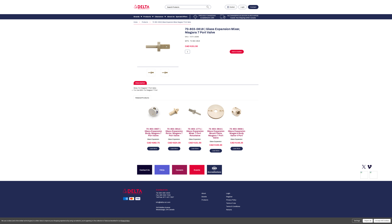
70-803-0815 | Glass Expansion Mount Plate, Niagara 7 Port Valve (215, 133)
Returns (229, 210)
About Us (171, 17)
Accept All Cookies (382, 221)
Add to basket (153, 116)
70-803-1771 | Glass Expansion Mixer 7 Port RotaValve (195, 132)
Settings (357, 221)
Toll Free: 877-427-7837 (165, 197)
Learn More (153, 148)
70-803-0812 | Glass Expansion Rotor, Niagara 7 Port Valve (174, 132)
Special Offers (181, 17)
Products (147, 17)
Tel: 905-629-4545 (163, 193)
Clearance (159, 17)
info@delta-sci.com (163, 202)
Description (140, 83)
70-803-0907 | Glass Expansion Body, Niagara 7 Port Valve (153, 132)
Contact (253, 7)
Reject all (367, 221)
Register (229, 197)
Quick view (152, 113)
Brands (136, 17)
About (204, 193)
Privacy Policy (231, 200)
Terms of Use (231, 203)
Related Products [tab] (142, 98)
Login (242, 7)
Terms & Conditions (233, 206)
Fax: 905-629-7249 (163, 195)
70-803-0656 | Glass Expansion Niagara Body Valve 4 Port (236, 132)
